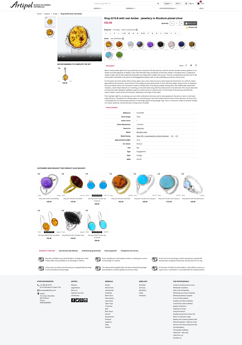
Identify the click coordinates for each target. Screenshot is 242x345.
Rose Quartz (109, 298)
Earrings (142, 288)
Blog (202, 8)
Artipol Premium (179, 311)
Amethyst (108, 293)
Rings (141, 293)
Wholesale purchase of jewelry (184, 293)
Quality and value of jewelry (183, 301)
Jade (106, 309)
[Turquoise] (109, 55)
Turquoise (108, 306)
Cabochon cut (178, 335)
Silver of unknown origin (182, 317)
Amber (107, 285)
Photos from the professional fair (185, 325)
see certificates (117, 38)
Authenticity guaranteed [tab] (91, 251)
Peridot (107, 327)
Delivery (74, 285)
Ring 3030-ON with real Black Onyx (73, 235)
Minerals (129, 8)
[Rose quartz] (171, 45)
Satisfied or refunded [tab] (47, 251)
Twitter (77, 300)
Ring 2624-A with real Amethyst (49, 198)
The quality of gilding (180, 330)
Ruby (107, 325)
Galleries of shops (179, 309)
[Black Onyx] (161, 45)
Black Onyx (109, 296)
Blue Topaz (109, 311)
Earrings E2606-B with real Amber (49, 235)
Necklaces (142, 290)
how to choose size (129, 30)
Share (186, 65)
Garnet (107, 314)
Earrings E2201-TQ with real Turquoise (97, 200)
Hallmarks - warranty (180, 333)
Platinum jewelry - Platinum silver (185, 322)
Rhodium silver (142, 132)
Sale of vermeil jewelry (181, 290)
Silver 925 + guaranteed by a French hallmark (153, 136)
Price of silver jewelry (180, 298)
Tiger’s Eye (109, 303)
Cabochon (140, 128)
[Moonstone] (130, 45)
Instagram (86, 300)
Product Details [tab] (112, 107)
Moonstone (109, 288)
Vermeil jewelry (178, 327)
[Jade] (119, 55)
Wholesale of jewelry (180, 288)
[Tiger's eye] (192, 45)
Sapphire (108, 322)
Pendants (142, 296)
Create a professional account (184, 285)
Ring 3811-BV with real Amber (73, 198)
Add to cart (190, 23)
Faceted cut (177, 338)
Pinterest (196, 65)
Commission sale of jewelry (183, 303)
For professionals (167, 8)
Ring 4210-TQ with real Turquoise (169, 198)
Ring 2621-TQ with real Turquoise (145, 198)
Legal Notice (75, 288)
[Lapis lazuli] (182, 45)
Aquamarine (109, 317)
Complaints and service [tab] (129, 251)
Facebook (73, 300)
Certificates (75, 296)
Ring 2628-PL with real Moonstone (193, 198)
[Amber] (109, 45)
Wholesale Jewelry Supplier (182, 296)
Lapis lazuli (109, 301)
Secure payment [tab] (111, 251)
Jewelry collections (179, 306)
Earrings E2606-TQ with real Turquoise (97, 236)
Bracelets (142, 285)
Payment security (77, 293)
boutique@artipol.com (48, 290)
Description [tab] (110, 66)
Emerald (108, 319)
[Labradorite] (140, 45)
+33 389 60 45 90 (46, 285)
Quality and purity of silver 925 (184, 314)
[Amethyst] (151, 45)
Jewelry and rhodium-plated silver (185, 319)
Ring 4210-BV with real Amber (120, 198)
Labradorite (109, 290)
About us (74, 290)
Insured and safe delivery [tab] (68, 251)
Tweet (191, 65)
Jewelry (97, 8)
